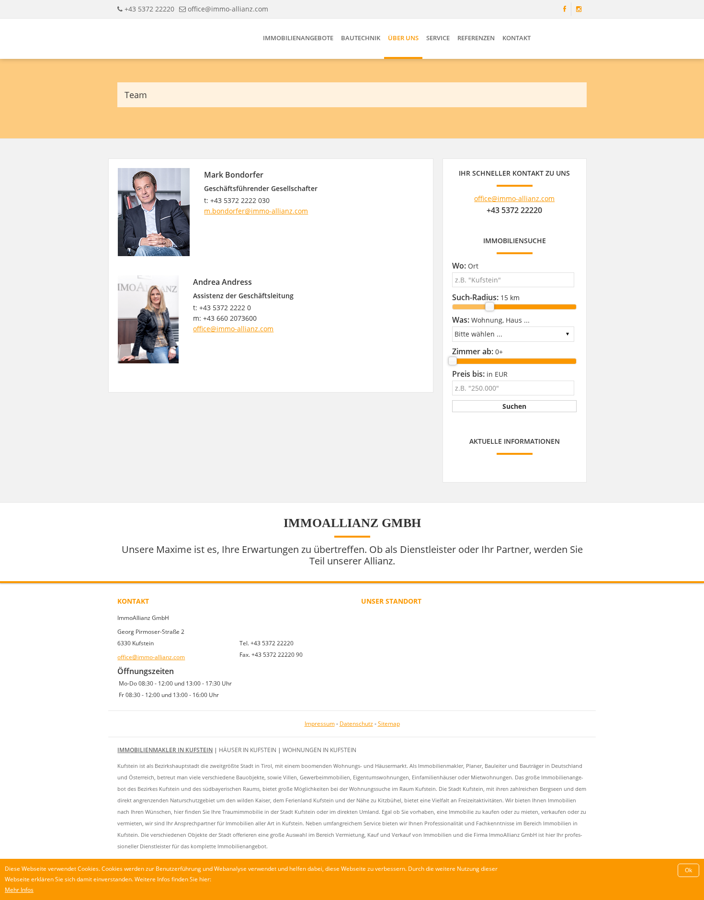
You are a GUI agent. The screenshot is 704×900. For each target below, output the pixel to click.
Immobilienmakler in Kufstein (165, 750)
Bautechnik (360, 38)
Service (438, 38)
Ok (688, 870)
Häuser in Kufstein (247, 750)
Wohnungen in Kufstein (319, 750)
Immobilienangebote (298, 38)
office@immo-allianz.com (228, 8)
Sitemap (389, 724)
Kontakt (516, 38)
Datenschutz (356, 724)
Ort (465, 265)
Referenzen (476, 38)
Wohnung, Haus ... (491, 320)
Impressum (320, 724)
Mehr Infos (19, 890)
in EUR (480, 374)
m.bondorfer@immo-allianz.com (256, 210)
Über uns (403, 38)
